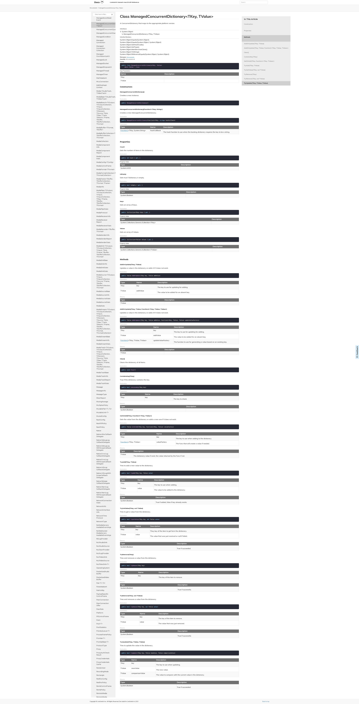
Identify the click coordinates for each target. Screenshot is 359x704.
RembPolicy (100, 690)
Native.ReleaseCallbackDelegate (103, 482)
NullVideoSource (102, 561)
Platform (99, 613)
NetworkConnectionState (104, 502)
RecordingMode (102, 671)
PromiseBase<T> (102, 642)
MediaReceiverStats (103, 226)
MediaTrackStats (102, 383)
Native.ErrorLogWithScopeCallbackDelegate (103, 462)
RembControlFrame (103, 686)
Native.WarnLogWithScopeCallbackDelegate (103, 495)
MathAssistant (101, 78)
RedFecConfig (101, 679)
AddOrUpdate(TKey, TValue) (254, 44)
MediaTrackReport (103, 380)
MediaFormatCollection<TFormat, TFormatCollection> (105, 174)
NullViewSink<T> (102, 564)
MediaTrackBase (102, 372)
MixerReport (101, 398)
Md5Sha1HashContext (101, 86)
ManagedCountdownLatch (103, 55)
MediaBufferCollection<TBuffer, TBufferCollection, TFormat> (105, 135)
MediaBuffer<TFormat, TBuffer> (104, 129)
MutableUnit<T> (102, 412)
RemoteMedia (101, 693)
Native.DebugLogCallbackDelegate (103, 441)
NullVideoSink (101, 557)
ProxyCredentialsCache (102, 663)
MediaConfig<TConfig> (104, 162)
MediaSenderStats (103, 242)
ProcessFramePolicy (103, 635)
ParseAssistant (101, 587)
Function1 (124, 131)
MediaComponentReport (103, 152)
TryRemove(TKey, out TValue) (254, 79)
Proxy (98, 649)
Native (98, 431)
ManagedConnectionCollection (100, 48)
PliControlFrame (102, 616)
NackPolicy (100, 427)
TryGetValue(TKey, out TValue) (254, 70)
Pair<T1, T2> (100, 583)
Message (99, 387)
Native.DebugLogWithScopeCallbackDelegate (103, 448)
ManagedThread (102, 71)
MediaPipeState (102, 209)
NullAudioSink (101, 542)
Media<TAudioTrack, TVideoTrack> (103, 92)
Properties (247, 32)
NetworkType (101, 521)
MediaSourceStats (103, 302)
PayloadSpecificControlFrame (102, 595)
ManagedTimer (102, 74)
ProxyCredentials (102, 658)
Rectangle (100, 675)
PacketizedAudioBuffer (102, 573)
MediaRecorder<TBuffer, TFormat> (105, 230)
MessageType (101, 394)
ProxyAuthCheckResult (102, 654)
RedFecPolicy (101, 682)
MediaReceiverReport (101, 221)
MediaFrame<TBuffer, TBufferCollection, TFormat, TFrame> (104, 181)
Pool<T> (99, 624)
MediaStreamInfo (102, 340)
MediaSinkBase (102, 260)
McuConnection (102, 82)
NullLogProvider (102, 553)
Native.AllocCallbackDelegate (104, 435)
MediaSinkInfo (101, 264)
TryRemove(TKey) (250, 74)
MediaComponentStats (103, 158)
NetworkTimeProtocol (101, 517)
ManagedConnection (100, 41)
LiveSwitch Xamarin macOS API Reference (124, 2)
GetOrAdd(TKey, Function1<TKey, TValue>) (259, 61)
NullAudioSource (102, 546)
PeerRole (99, 609)
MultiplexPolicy (102, 405)
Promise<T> (100, 638)
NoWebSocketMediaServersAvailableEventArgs (103, 533)
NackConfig (100, 420)
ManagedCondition (103, 37)
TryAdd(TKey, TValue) (251, 65)
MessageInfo (101, 391)
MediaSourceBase (103, 291)
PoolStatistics (101, 627)
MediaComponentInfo (103, 146)
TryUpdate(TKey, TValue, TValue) (256, 83)
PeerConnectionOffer (102, 604)
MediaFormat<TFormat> (105, 169)
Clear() (246, 52)
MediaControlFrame (103, 166)
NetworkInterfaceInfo (103, 511)
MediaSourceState (103, 298)
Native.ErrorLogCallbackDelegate (103, 455)
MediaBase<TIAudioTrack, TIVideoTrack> (105, 98)
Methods (247, 38)
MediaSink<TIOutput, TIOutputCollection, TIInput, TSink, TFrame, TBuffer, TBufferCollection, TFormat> (104, 251)
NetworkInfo (101, 506)
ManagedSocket (102, 63)
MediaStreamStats (103, 344)
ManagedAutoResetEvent (104, 19)
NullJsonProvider (102, 550)
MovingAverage (102, 402)
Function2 (124, 340)
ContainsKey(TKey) (250, 57)
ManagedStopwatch (104, 67)
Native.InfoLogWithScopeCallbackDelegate (103, 475)
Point (98, 620)
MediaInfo (100, 187)
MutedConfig (101, 416)
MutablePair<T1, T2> (104, 409)
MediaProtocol (101, 213)
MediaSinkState (102, 268)
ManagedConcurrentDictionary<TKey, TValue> (111, 8)
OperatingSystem (103, 568)
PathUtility (100, 590)
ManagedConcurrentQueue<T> (105, 29)
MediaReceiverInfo (103, 216)
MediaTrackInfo (102, 376)
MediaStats (100, 306)
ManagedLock (101, 60)
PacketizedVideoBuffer (102, 578)
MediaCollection (102, 141)
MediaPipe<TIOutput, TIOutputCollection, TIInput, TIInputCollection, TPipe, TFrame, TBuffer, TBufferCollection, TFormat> (104, 198)
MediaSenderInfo (102, 235)
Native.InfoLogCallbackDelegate (103, 468)
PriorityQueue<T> (103, 631)
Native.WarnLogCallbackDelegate (103, 488)
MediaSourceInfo (102, 295)
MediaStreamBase (103, 337)
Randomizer (101, 668)
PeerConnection (102, 600)
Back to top (265, 701)
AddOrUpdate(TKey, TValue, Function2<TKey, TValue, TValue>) (266, 48)
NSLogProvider (102, 539)
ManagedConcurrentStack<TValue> (105, 33)
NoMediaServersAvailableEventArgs (103, 526)
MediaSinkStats (102, 271)
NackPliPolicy (101, 423)
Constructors (248, 25)
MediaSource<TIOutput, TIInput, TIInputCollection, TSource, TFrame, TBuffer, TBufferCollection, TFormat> (105, 281)
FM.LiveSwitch (93, 8)
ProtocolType (101, 645)
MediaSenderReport (104, 239)
